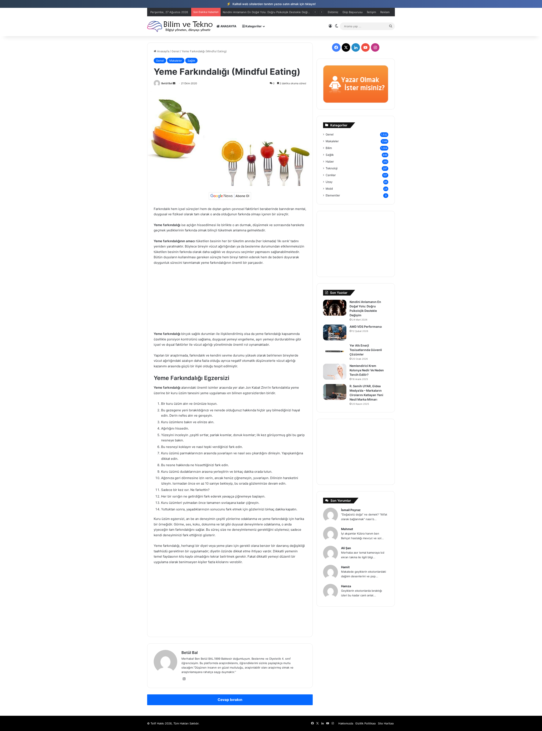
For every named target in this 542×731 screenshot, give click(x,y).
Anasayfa (162, 51)
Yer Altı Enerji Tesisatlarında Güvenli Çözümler (366, 350)
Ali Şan (346, 548)
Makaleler (175, 60)
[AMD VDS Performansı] (334, 332)
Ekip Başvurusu (353, 12)
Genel (175, 51)
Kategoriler (253, 26)
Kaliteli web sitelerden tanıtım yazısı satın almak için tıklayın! (271, 4)
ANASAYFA (228, 26)
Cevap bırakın (230, 700)
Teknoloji (331, 168)
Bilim (329, 148)
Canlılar (331, 175)
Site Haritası (386, 723)
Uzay (329, 182)
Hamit (345, 567)
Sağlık (191, 60)
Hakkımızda (345, 723)
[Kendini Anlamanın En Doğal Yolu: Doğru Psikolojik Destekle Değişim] (334, 308)
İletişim (371, 12)
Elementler (333, 195)
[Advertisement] (230, 300)
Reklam (385, 12)
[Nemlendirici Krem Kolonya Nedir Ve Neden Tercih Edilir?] (334, 372)
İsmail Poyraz (351, 510)
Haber (330, 161)
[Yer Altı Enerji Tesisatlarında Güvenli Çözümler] (334, 351)
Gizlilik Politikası (365, 723)
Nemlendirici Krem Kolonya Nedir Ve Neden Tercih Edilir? (367, 370)
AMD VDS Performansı (237, 12)
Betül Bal (166, 83)
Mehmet (347, 529)
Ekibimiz (333, 12)
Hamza (346, 586)
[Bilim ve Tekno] (180, 26)
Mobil (329, 188)
